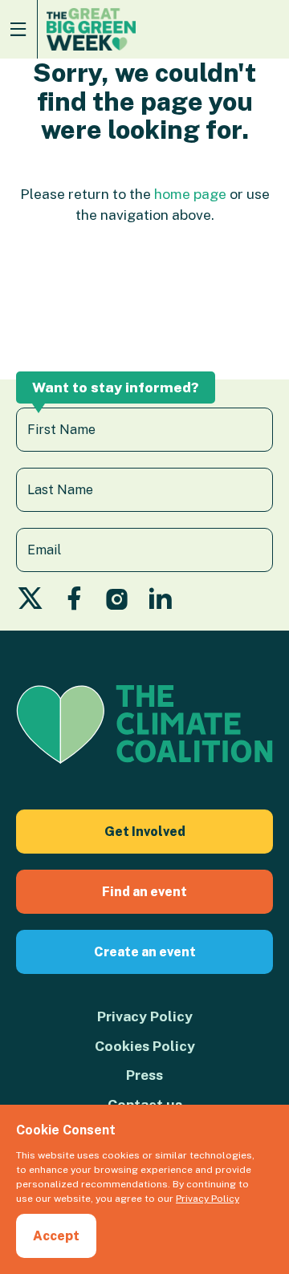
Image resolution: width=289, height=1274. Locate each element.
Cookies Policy (145, 1045)
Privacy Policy (145, 1016)
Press (144, 1074)
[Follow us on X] (30, 602)
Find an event (144, 891)
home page (190, 193)
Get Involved (144, 831)
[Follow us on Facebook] (74, 602)
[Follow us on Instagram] (117, 602)
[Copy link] (14, 1073)
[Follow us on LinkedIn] (160, 602)
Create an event (145, 952)
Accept (56, 1236)
